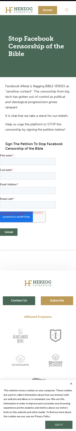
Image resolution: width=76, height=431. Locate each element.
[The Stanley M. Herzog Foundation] (18, 10)
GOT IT (59, 424)
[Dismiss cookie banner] (71, 384)
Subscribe (57, 300)
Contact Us (19, 300)
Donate (47, 10)
